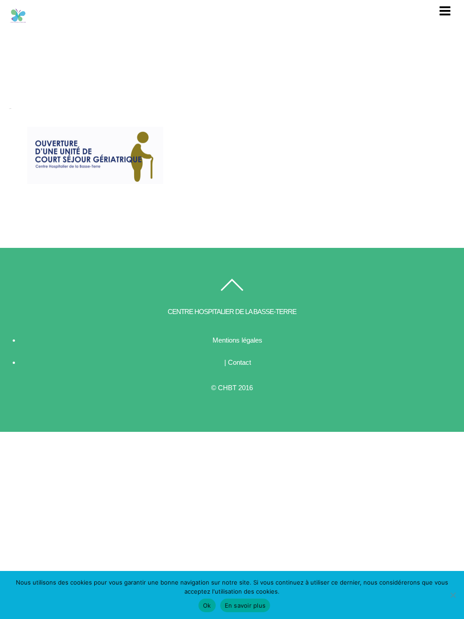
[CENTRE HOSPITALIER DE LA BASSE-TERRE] (18, 20)
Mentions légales (237, 340)
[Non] (452, 595)
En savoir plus (245, 605)
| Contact (237, 362)
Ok (207, 605)
